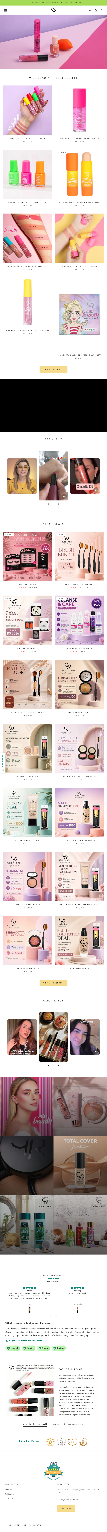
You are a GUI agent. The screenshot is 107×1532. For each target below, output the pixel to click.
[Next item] (58, 504)
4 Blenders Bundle (27, 648)
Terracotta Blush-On (27, 968)
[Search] (96, 10)
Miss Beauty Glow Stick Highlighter (79, 202)
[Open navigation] (5, 10)
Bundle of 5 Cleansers (79, 648)
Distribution (9, 1494)
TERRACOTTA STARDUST (79, 712)
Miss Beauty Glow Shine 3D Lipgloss (27, 266)
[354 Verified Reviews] (53, 1481)
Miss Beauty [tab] (39, 78)
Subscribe (66, 1508)
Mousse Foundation (27, 776)
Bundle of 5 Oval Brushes (79, 584)
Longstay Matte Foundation (79, 840)
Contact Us (9, 1498)
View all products (53, 369)
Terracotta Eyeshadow (27, 904)
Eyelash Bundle (27, 584)
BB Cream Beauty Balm (27, 840)
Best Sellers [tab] (67, 78)
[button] (51, 1316)
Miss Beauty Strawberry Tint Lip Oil (79, 138)
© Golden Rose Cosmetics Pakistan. (25, 1525)
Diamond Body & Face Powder (27, 712)
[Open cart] (102, 10)
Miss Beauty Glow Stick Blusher (79, 266)
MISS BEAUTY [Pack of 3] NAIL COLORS (28, 202)
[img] (53, 1278)
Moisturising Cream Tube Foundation (79, 904)
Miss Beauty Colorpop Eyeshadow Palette (79, 355)
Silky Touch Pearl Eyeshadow (79, 776)
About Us (8, 1489)
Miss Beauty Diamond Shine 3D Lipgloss (27, 330)
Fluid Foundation (79, 968)
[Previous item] (49, 504)
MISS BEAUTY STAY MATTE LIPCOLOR (27, 138)
